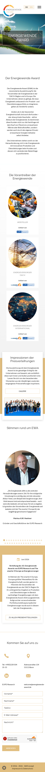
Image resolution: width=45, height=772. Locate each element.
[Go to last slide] (3, 486)
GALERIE (22, 391)
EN (31, 7)
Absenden (11, 748)
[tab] (4, 540)
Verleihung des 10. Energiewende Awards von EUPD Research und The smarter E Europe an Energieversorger (23, 568)
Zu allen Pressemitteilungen (23, 617)
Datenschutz (28, 768)
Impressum (16, 768)
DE (26, 7)
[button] (4, 768)
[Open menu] (39, 7)
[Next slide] (41, 486)
